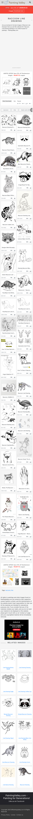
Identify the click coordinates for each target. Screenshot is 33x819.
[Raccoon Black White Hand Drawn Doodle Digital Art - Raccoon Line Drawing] (8, 184)
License (13, 815)
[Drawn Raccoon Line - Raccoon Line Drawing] (8, 263)
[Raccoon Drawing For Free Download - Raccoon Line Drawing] (8, 119)
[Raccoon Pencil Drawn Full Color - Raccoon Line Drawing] (8, 140)
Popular (19, 101)
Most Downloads (7, 101)
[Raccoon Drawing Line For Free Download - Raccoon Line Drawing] (24, 202)
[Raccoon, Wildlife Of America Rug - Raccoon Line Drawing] (8, 387)
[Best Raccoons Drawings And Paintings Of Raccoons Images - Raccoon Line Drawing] (24, 157)
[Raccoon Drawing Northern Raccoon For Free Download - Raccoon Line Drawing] (24, 120)
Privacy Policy (5, 815)
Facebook (20, 801)
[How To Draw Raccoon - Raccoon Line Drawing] (8, 343)
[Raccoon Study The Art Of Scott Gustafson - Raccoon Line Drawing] (24, 447)
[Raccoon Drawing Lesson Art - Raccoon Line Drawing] (8, 413)
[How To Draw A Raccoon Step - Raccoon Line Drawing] (24, 360)
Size (15, 101)
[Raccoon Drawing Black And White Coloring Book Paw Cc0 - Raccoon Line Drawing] (24, 404)
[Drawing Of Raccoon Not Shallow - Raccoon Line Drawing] (8, 546)
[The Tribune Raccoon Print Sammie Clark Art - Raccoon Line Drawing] (8, 504)
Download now (18, 11)
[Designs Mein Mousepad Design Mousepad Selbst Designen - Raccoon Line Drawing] (8, 238)
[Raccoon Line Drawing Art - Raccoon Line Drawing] (24, 383)
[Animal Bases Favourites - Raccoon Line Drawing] (8, 527)
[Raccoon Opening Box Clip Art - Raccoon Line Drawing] (8, 436)
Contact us (19, 815)
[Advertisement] (16, 49)
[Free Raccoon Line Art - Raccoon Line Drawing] (24, 301)
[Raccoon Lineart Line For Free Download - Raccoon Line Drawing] (8, 212)
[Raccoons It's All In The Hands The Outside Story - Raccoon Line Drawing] (24, 476)
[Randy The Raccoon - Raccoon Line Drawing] (8, 478)
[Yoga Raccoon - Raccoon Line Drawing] (24, 526)
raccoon (5, 110)
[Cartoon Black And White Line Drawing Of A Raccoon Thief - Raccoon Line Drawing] (24, 229)
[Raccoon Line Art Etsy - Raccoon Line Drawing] (8, 457)
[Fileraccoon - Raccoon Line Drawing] (24, 281)
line (15, 110)
